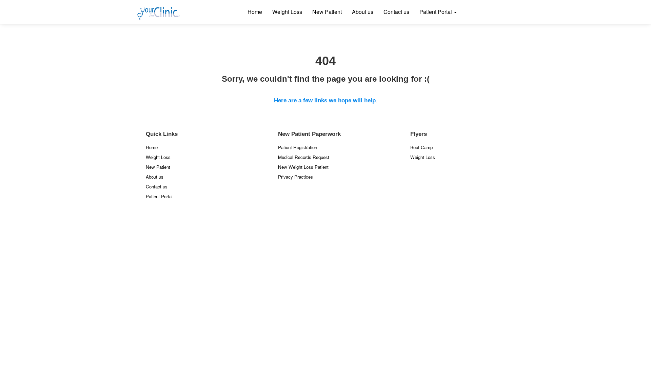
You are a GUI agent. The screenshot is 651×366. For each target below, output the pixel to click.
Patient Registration (297, 147)
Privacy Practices (295, 177)
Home (255, 12)
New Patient (327, 12)
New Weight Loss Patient (303, 167)
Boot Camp (421, 147)
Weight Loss (287, 12)
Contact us (396, 12)
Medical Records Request (303, 157)
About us (362, 12)
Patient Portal (436, 12)
